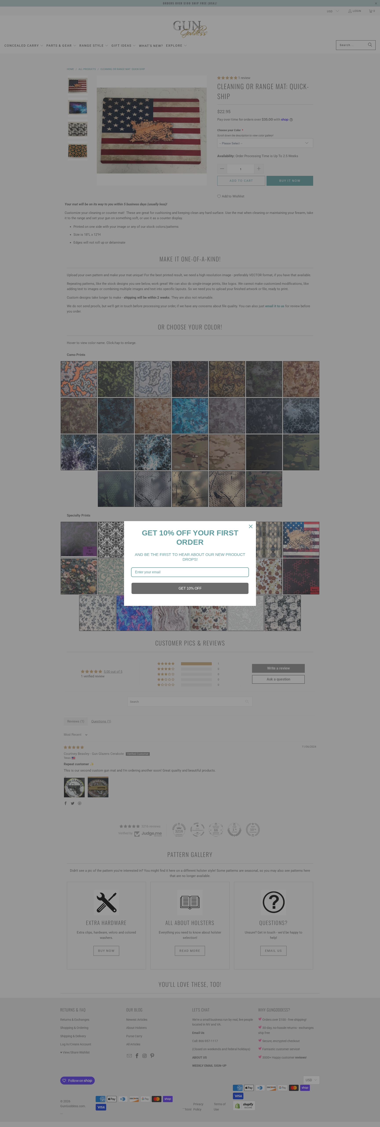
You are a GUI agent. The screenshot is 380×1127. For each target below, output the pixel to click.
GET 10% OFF (190, 588)
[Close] (250, 526)
